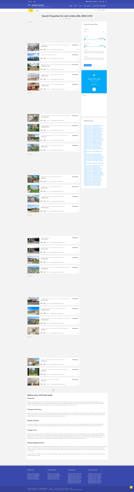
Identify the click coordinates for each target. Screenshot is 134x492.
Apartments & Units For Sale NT (94, 482)
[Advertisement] (53, 32)
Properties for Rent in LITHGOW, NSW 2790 (92, 178)
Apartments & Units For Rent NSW (75, 473)
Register (29, 1)
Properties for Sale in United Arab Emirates (56, 489)
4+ (102, 52)
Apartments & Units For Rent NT (74, 482)
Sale (80, 6)
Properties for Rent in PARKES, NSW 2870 (92, 185)
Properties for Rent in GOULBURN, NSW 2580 (93, 171)
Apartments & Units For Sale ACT (94, 481)
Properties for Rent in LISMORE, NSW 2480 (92, 155)
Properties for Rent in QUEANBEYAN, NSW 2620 (93, 172)
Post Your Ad (87, 6)
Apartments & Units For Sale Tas (94, 480)
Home (70, 6)
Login (34, 1)
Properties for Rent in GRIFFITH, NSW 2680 (92, 176)
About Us (51, 488)
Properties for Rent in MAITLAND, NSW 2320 (92, 137)
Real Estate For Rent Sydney (53, 473)
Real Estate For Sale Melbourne (33, 475)
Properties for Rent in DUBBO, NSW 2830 (92, 182)
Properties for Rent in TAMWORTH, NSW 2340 (93, 141)
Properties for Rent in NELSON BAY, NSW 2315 (93, 136)
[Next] (53, 390)
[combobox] (102, 10)
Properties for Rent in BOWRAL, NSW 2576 (92, 169)
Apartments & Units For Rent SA (74, 479)
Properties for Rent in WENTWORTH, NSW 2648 (93, 173)
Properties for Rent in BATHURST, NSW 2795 (93, 180)
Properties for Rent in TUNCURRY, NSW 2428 (93, 145)
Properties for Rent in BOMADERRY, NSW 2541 (93, 165)
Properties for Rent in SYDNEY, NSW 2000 (92, 132)
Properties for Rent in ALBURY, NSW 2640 (92, 129)
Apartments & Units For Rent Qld (74, 476)
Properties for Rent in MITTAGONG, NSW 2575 (93, 168)
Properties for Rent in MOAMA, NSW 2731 (92, 177)
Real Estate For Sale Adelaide (33, 479)
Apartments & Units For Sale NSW (95, 473)
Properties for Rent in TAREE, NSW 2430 (92, 146)
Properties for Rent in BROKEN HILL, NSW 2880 (93, 130)
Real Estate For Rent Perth (53, 477)
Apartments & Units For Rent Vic (74, 475)
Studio (86, 52)
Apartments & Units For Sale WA (94, 477)
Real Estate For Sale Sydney (33, 473)
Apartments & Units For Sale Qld (94, 476)
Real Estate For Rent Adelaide (54, 479)
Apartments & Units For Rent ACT (74, 481)
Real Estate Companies (99, 6)
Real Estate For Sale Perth (32, 477)
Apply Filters (88, 65)
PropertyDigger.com (34, 488)
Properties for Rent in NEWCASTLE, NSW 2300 (93, 134)
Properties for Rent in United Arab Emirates (74, 489)
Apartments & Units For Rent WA (74, 477)
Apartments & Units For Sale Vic (94, 475)
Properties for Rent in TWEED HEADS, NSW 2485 (93, 128)
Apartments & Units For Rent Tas (74, 480)
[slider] (84, 39)
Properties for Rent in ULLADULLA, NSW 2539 (93, 159)
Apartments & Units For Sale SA (94, 479)
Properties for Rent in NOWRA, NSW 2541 (92, 167)
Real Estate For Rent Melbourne (54, 475)
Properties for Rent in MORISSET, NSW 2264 (92, 133)
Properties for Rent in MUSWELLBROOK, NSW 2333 (94, 139)
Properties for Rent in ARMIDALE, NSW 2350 (93, 142)
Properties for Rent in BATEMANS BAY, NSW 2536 (94, 158)
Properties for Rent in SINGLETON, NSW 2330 (93, 138)
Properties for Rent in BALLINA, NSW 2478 (92, 126)
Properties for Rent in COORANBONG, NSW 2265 (93, 125)
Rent (75, 6)
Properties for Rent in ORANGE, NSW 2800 (92, 181)
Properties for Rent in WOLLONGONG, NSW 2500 (93, 156)
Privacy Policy (66, 488)
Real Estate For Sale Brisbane (33, 476)
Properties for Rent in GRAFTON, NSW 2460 (92, 154)
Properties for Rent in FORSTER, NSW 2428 (92, 143)
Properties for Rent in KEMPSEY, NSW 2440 (92, 147)
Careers (71, 488)
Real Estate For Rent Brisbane (54, 476)
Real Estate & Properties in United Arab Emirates (37, 489)
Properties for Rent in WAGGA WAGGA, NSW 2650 (94, 174)
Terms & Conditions (58, 488)
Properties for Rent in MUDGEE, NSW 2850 (92, 183)
